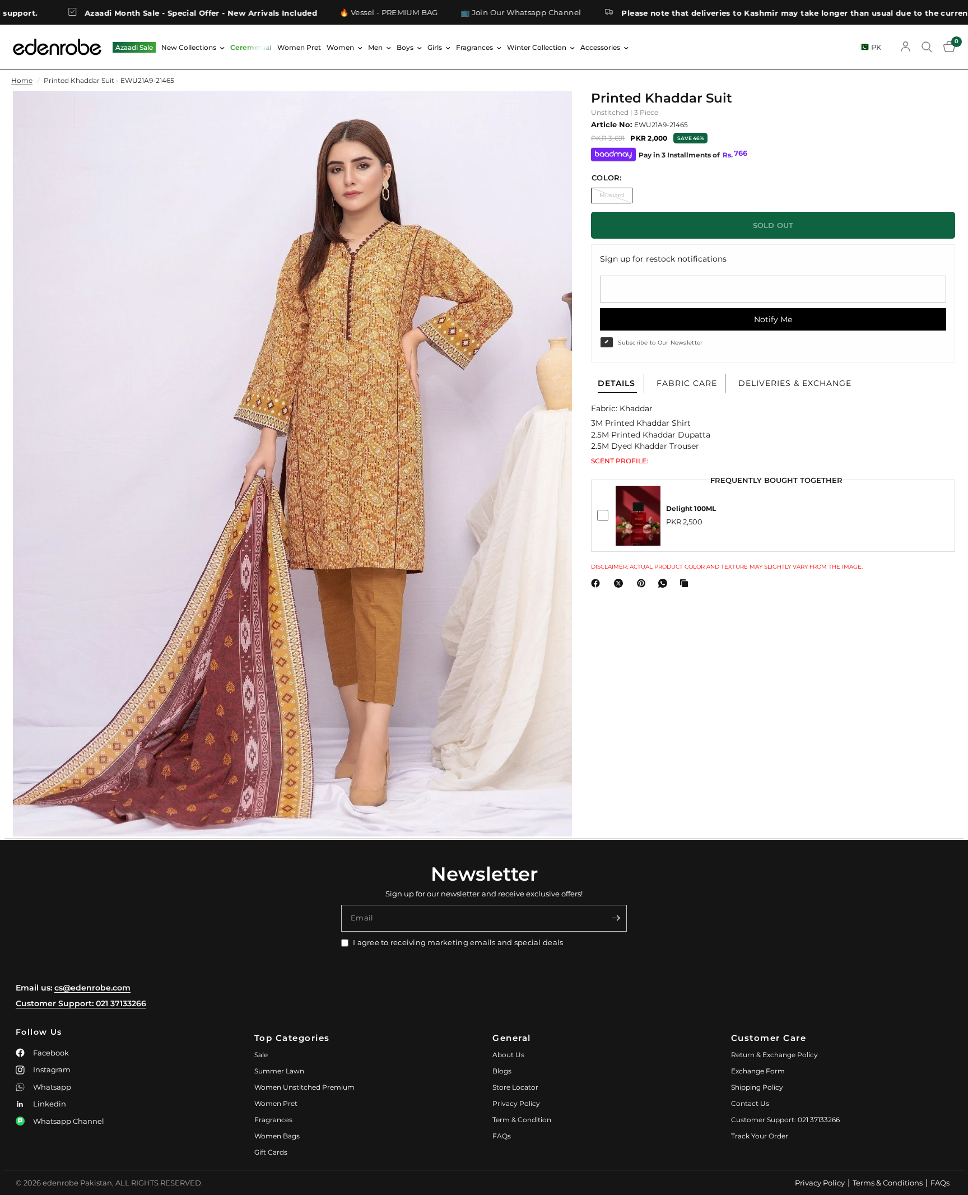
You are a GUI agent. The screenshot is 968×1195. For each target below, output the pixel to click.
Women (340, 47)
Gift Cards (270, 1152)
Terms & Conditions (888, 1182)
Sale (261, 1054)
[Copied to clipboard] (686, 583)
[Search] (927, 47)
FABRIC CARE (687, 383)
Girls (434, 47)
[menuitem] (134, 47)
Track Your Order (759, 1136)
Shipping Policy (757, 1087)
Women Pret (299, 47)
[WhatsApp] (665, 583)
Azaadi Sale (134, 47)
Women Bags (277, 1136)
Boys (405, 47)
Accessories (600, 47)
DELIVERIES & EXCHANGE (794, 383)
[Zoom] (548, 114)
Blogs (501, 1071)
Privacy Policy (516, 1103)
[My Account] (905, 47)
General (511, 1038)
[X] (620, 583)
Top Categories (292, 1038)
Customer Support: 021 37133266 (81, 1003)
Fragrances (474, 47)
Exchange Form (758, 1071)
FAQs (501, 1136)
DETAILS (616, 383)
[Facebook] (597, 583)
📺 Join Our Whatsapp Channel (436, 12)
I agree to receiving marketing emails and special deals (458, 942)
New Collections (188, 47)
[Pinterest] (643, 583)
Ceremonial (251, 47)
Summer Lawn (279, 1071)
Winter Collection (536, 47)
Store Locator (515, 1087)
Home (21, 80)
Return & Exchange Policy (774, 1054)
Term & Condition (521, 1119)
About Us (508, 1054)
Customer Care (769, 1038)
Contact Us (750, 1103)
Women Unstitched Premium (304, 1087)
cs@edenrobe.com (92, 988)
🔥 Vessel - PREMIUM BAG (304, 12)
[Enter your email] (615, 918)
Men (375, 47)
